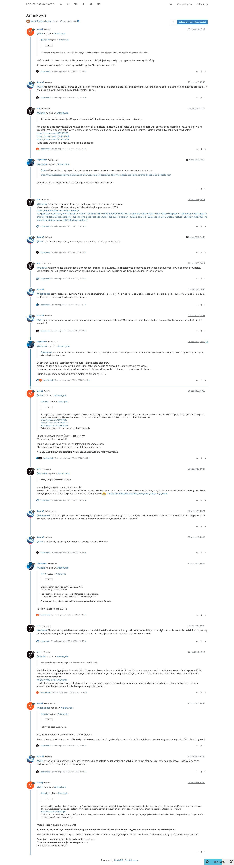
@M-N (40, 86)
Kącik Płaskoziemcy (41, 21)
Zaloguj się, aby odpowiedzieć (192, 22)
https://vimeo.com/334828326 (53, 139)
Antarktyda (59, 33)
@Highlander (43, 293)
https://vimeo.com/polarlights (52, 679)
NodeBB (118, 860)
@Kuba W (53, 160)
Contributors (131, 860)
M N (38, 108)
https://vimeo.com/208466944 (53, 136)
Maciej (40, 29)
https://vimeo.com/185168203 (52, 133)
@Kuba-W (45, 40)
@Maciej (46, 109)
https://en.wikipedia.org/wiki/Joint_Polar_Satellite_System (137, 493)
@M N (49, 82)
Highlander (42, 159)
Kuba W (40, 82)
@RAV (48, 29)
